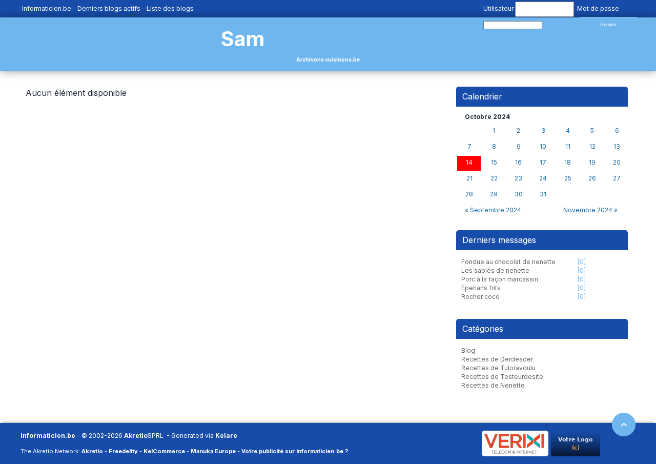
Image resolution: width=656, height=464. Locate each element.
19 (592, 162)
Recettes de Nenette (493, 385)
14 (469, 162)
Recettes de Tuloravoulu (498, 368)
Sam (242, 38)
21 (469, 178)
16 (518, 162)
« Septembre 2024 (493, 210)
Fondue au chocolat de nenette (508, 262)
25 (567, 178)
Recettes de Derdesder (497, 359)
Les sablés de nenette (495, 270)
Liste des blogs (170, 8)
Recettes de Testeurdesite (502, 376)
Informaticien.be (46, 8)
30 (519, 194)
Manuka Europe (213, 451)
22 (494, 178)
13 (616, 146)
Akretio (136, 435)
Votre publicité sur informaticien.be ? (294, 451)
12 (592, 146)
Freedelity (123, 451)
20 (617, 162)
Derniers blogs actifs (108, 8)
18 (567, 162)
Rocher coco (480, 296)
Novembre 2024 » (590, 210)
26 (592, 178)
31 (543, 194)
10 (543, 146)
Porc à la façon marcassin (499, 279)
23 (518, 178)
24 (543, 178)
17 (543, 162)
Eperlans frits (481, 288)
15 (494, 162)
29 (494, 194)
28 (469, 194)
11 (567, 146)
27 (617, 178)
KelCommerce (164, 451)
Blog (468, 350)
